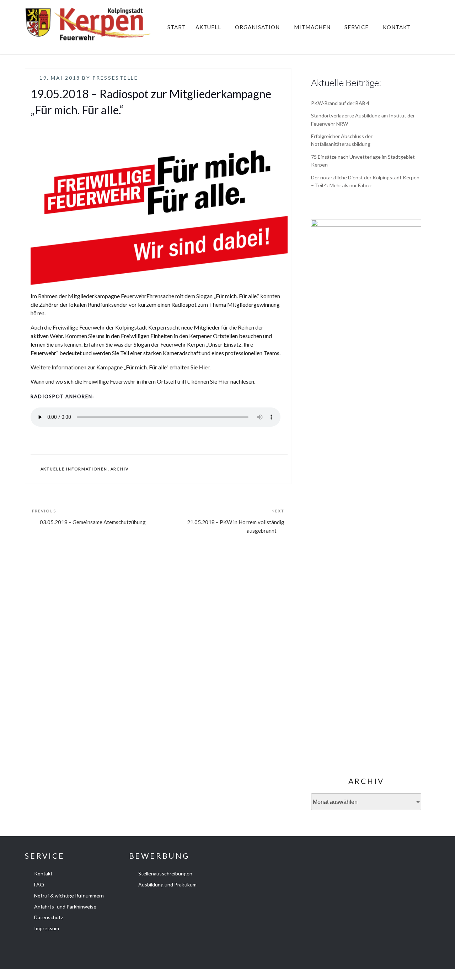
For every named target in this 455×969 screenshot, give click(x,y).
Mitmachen (312, 27)
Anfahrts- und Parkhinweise (65, 907)
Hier (204, 367)
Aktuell (208, 27)
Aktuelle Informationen (74, 469)
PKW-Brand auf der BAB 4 (340, 103)
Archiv (120, 469)
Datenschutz (48, 917)
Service (356, 27)
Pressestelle (115, 78)
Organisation (257, 27)
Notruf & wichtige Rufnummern (69, 895)
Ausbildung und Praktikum (167, 884)
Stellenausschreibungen (165, 873)
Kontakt (397, 27)
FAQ (39, 884)
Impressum (46, 928)
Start (176, 27)
